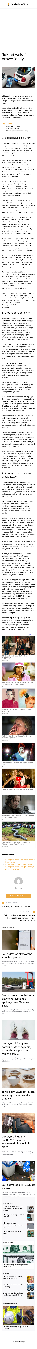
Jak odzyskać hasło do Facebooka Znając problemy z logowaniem (13, 1225)
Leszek (7, 64)
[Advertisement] (18, 27)
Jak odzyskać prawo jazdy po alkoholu (19, 864)
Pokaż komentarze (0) (17, 895)
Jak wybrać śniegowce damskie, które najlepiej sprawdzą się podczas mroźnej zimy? (16, 1049)
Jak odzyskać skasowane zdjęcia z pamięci (17, 955)
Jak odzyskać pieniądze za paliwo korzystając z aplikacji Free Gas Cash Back (18, 1000)
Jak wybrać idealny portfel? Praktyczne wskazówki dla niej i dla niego (16, 1142)
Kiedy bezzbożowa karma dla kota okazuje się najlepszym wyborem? (13, 1208)
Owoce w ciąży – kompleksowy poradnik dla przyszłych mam (13, 1294)
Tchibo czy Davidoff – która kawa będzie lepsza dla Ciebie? (18, 1095)
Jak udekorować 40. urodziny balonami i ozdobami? (13, 1278)
